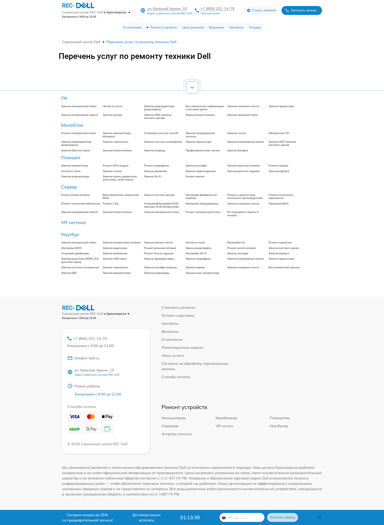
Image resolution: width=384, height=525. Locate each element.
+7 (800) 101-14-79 (217, 8)
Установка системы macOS (161, 133)
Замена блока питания (200, 114)
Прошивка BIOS (278, 203)
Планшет (70, 157)
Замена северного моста (243, 106)
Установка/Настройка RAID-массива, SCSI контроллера (162, 205)
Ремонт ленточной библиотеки (80, 203)
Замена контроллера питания (122, 242)
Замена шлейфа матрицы (160, 267)
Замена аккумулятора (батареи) (117, 134)
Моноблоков (226, 418)
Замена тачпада (237, 253)
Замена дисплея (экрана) (243, 171)
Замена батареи (237, 150)
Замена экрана (195, 267)
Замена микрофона (198, 258)
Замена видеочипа (115, 248)
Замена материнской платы (78, 106)
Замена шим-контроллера (202, 273)
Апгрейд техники (177, 434)
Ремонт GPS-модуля (115, 165)
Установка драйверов (75, 253)
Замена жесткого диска (283, 248)
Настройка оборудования (202, 203)
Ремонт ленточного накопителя (280, 196)
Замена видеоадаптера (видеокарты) (159, 107)
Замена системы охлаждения (163, 141)
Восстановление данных (284, 267)
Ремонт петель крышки (159, 253)
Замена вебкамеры (115, 253)
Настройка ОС (236, 242)
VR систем (224, 426)
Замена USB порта (114, 258)
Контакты (236, 27)
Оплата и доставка (178, 315)
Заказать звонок (304, 10)
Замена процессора (281, 106)
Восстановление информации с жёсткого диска (205, 107)
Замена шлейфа (196, 165)
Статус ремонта (264, 10)
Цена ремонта (193, 27)
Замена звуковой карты (159, 258)
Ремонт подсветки (280, 242)
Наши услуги (173, 355)
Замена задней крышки (201, 171)
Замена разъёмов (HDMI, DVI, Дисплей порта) (80, 260)
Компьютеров (173, 418)
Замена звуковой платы (242, 114)
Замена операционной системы (200, 134)
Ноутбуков (279, 426)
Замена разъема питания (243, 165)
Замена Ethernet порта (75, 150)
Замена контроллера (74, 165)
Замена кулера (112, 114)
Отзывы (255, 27)
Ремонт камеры (278, 165)
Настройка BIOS (71, 248)
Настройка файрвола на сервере (201, 196)
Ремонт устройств (163, 27)
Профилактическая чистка (203, 150)
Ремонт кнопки (195, 176)
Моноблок (72, 125)
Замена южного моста (158, 242)
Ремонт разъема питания (160, 248)
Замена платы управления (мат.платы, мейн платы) (120, 178)
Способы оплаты (176, 377)
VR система (73, 222)
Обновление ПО (278, 133)
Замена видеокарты (198, 248)
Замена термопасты (115, 141)
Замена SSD (69, 273)
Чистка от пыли (112, 106)
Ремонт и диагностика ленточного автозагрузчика (244, 196)
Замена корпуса (278, 171)
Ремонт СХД (110, 203)
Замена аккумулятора (75, 176)
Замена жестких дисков (159, 194)
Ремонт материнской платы (78, 133)
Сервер (69, 187)
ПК (64, 98)
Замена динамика (155, 171)
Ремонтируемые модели (182, 347)
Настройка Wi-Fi (196, 253)
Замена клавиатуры (157, 273)
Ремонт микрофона (156, 165)
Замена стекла (236, 133)
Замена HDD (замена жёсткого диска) (157, 116)
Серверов (170, 426)
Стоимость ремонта (178, 307)
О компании (132, 27)
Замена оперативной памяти (79, 114)
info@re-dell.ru (86, 358)
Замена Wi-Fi (152, 176)
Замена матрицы (155, 150)
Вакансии (216, 27)
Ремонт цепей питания (241, 248)
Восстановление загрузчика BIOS (121, 196)
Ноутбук (70, 234)
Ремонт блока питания (75, 194)
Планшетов (279, 418)
